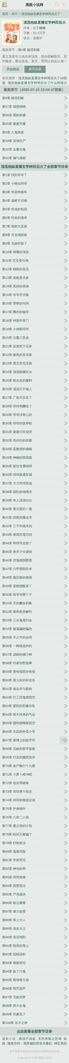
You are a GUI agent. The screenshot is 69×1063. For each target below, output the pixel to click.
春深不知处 (27, 1038)
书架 (4, 5)
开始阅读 (12, 69)
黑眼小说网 (34, 5)
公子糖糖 (39, 28)
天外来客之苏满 (50, 1038)
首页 (5, 14)
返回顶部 (63, 740)
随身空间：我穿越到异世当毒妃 (29, 1043)
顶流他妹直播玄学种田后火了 (40, 14)
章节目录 (35, 69)
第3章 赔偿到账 (29, 50)
